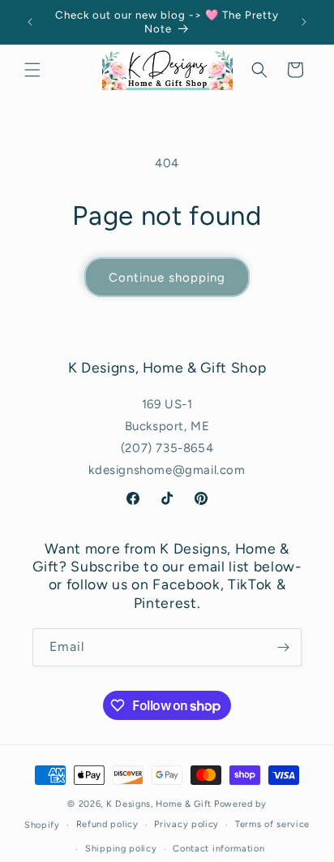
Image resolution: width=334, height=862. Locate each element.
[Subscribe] (283, 647)
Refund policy (107, 824)
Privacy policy (186, 824)
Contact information (218, 848)
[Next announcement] (304, 22)
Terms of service (272, 824)
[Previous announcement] (30, 22)
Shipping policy (121, 848)
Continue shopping (167, 277)
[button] (32, 70)
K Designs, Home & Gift (159, 804)
